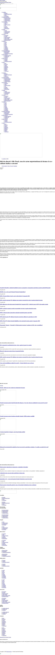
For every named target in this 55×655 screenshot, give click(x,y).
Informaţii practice (5, 596)
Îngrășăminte (4, 551)
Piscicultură (4, 577)
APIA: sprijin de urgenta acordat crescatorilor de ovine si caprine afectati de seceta (18, 308)
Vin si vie (3, 34)
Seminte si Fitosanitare (6, 50)
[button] (27, 167)
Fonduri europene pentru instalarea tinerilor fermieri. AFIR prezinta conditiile (17, 416)
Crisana (5, 65)
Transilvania (6, 71)
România (3, 497)
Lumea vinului (6, 38)
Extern (5, 15)
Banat (5, 63)
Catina (5, 23)
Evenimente (6, 16)
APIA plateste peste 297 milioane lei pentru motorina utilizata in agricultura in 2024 (18, 316)
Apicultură (4, 585)
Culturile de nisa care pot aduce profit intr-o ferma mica (12, 473)
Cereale (5, 30)
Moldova (5, 68)
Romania (5, 13)
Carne (5, 43)
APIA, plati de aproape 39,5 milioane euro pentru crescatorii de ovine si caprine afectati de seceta (21, 300)
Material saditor (7, 51)
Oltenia (5, 70)
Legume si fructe (7, 31)
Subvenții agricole (5, 510)
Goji (5, 25)
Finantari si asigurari (5, 77)
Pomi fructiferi (6, 28)
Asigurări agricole (5, 517)
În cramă (3, 592)
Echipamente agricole (8, 61)
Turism (3, 62)
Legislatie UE (6, 56)
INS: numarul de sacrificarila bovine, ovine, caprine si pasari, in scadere (16, 345)
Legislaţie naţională (5, 608)
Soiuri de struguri (7, 37)
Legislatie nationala (7, 55)
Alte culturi (6, 33)
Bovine (5, 104)
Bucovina (6, 64)
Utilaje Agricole (5, 58)
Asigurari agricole (7, 20)
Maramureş (4, 622)
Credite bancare (7, 19)
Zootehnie (4, 41)
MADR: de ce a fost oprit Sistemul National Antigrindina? (13, 291)
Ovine (5, 105)
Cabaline (5, 46)
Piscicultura (6, 49)
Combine (5, 60)
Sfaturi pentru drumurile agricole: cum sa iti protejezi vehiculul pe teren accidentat (18, 485)
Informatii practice (7, 40)
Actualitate (4, 12)
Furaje (3, 526)
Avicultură (4, 586)
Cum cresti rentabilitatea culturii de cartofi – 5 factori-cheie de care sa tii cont (17, 363)
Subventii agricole (7, 78)
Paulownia (6, 27)
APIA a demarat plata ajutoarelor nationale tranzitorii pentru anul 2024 (16, 312)
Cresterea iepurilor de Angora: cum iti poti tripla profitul (12, 431)
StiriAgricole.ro (9, 651)
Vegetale (3, 29)
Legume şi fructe (5, 522)
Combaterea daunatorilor (8, 53)
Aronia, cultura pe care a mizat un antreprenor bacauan (12, 387)
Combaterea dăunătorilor (6, 552)
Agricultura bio (6, 32)
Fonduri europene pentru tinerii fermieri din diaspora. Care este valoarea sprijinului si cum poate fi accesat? (23, 402)
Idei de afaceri (4, 21)
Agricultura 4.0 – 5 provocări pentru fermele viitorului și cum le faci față (16, 479)
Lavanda (5, 26)
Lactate (5, 42)
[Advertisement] (27, 178)
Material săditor (4, 550)
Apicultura (6, 22)
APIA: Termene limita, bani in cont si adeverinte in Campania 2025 (15, 296)
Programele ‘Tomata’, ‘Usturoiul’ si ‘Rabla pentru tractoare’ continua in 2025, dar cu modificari (21, 325)
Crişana (3, 620)
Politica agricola (5, 54)
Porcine (5, 106)
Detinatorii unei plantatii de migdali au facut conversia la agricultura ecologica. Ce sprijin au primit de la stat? (24, 447)
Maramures (6, 67)
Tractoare (5, 59)
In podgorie (6, 35)
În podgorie (4, 591)
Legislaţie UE (4, 609)
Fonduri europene (7, 18)
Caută (1, 3)
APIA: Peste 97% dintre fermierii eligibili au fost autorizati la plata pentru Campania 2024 (20, 321)
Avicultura (6, 48)
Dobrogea (6, 66)
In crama (5, 36)
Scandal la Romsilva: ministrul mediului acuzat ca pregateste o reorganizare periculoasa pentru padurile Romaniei (25, 287)
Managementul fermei (8, 14)
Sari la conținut (2, 0)
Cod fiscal (6, 57)
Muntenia (6, 69)
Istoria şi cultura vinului (6, 595)
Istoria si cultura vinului (8, 39)
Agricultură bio (4, 523)
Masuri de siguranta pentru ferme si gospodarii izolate (12, 351)
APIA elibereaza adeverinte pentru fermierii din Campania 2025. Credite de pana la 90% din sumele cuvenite (24, 304)
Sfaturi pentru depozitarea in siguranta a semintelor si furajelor (14, 467)
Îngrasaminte (6, 52)
